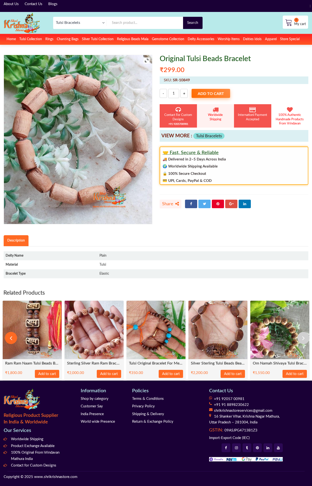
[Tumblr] (247, 447)
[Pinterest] (218, 204)
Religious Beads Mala (132, 39)
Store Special (290, 39)
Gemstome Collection (168, 39)
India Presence (92, 414)
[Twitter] (204, 204)
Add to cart (211, 94)
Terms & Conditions (148, 399)
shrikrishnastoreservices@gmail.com (243, 410)
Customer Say (92, 406)
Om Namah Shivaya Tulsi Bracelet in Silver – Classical (280, 363)
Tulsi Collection (30, 39)
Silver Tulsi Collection (98, 39)
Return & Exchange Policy (152, 421)
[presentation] (11, 338)
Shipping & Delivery (148, 414)
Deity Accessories (201, 39)
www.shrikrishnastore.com (55, 477)
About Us (11, 4)
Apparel (271, 39)
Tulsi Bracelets (209, 136)
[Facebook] (191, 204)
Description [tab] (16, 240)
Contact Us (33, 4)
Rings (49, 39)
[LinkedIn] (245, 204)
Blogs (53, 4)
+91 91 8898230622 (231, 405)
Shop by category (94, 399)
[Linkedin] (267, 447)
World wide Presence (98, 421)
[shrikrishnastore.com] (22, 23)
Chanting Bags (67, 39)
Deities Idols (252, 39)
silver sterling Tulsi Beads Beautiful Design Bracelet (218, 363)
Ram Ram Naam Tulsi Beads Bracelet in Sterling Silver (32, 363)
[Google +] (231, 204)
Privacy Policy (143, 406)
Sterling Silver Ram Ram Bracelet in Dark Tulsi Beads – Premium (94, 363)
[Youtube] (278, 447)
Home (11, 39)
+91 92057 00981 (229, 399)
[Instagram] (236, 447)
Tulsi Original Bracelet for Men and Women (156, 363)
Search (192, 23)
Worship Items (229, 39)
